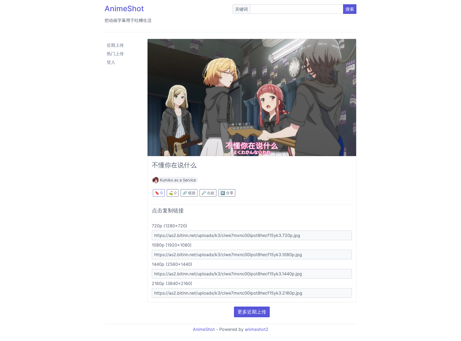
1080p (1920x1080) (172, 245)
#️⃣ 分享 (226, 193)
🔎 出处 (207, 193)
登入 (111, 62)
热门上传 (115, 53)
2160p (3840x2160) (172, 283)
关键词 (241, 9)
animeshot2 (256, 329)
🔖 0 (159, 193)
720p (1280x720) (169, 225)
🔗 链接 (189, 193)
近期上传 (115, 45)
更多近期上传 (251, 312)
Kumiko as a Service (178, 180)
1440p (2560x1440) (172, 264)
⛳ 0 (173, 193)
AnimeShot (124, 8)
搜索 (349, 9)
